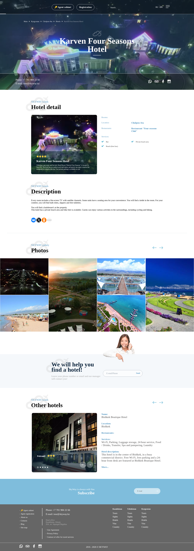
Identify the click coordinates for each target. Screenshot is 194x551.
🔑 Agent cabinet (63, 7)
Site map (24, 528)
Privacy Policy (52, 534)
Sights (115, 517)
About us (24, 517)
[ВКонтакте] (33, 220)
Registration (85, 7)
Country (116, 527)
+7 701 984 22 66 (31, 79)
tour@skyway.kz (31, 83)
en (161, 7)
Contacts (24, 521)
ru (157, 7)
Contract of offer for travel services (60, 537)
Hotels (115, 520)
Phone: (19, 79)
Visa (114, 523)
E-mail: (19, 83)
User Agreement (53, 530)
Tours (115, 513)
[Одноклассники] (44, 220)
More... (104, 467)
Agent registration (27, 514)
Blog (22, 524)
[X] (38, 220)
